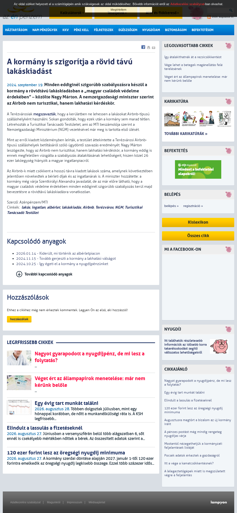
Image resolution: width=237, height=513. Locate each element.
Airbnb (88, 207)
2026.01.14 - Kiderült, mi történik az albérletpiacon (58, 253)
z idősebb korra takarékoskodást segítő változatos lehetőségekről (185, 348)
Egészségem (127, 30)
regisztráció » (193, 206)
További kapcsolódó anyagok (48, 274)
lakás (26, 207)
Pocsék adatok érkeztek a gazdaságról (192, 455)
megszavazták (44, 114)
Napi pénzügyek (44, 30)
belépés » (171, 206)
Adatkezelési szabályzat (25, 502)
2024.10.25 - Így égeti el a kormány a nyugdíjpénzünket (62, 264)
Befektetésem (202, 30)
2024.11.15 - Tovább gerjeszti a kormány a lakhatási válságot (66, 258)
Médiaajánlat (97, 502)
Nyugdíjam (151, 30)
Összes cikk (198, 235)
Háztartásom (16, 30)
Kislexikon (198, 222)
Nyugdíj (172, 329)
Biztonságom (176, 30)
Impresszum (74, 502)
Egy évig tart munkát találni (184, 392)
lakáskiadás (71, 207)
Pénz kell (81, 30)
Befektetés (176, 150)
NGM (119, 207)
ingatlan (38, 207)
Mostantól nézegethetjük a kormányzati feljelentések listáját (193, 446)
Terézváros (104, 207)
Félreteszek (103, 30)
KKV (65, 30)
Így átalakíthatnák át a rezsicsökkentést (192, 57)
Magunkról (53, 502)
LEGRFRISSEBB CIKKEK (30, 342)
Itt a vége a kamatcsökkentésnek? (189, 463)
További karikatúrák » (185, 133)
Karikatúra (176, 101)
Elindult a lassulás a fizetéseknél (188, 400)
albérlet (53, 207)
